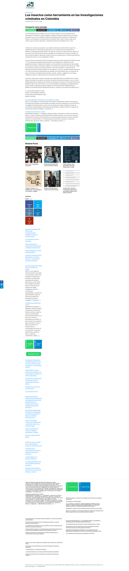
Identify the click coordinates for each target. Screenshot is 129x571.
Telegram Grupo (39, 344)
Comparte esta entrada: (31, 135)
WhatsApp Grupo (32, 127)
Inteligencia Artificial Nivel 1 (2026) (35, 111)
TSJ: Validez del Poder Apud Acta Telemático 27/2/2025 (80, 533)
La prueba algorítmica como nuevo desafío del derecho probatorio (33, 463)
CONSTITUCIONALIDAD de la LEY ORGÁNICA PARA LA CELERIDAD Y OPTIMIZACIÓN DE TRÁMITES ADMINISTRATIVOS (83, 521)
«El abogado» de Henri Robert (73, 501)
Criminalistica (29, 12)
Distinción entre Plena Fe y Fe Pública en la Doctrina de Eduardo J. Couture (33, 469)
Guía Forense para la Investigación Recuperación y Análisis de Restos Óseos (33, 245)
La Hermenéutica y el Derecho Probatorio (36, 549)
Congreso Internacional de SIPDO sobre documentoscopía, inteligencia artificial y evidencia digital (32, 232)
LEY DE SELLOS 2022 (31, 391)
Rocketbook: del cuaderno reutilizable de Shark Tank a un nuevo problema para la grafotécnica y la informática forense (33, 363)
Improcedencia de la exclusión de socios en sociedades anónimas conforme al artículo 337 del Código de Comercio (82, 527)
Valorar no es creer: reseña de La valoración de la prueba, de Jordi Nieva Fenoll (33, 443)
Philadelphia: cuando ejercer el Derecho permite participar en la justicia (84, 508)
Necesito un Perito (33, 354)
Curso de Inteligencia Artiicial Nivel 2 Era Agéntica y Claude (42, 99)
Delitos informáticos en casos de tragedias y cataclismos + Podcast (31, 430)
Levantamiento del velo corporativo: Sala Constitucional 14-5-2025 (83, 524)
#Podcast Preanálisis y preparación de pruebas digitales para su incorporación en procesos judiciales (42, 533)
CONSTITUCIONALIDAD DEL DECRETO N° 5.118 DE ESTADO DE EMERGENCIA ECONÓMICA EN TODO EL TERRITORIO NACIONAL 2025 (83, 530)
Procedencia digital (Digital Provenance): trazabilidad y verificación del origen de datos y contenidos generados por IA (33, 414)
